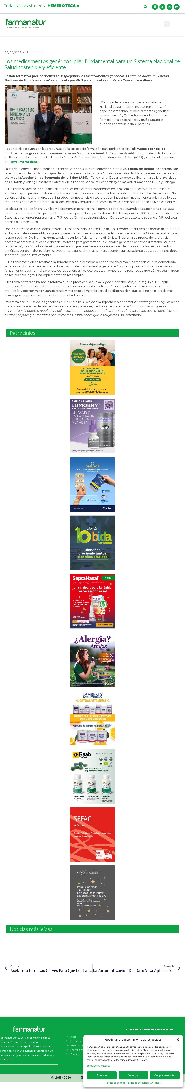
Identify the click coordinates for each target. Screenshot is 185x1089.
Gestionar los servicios (98, 1066)
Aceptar (102, 1075)
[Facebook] (155, 7)
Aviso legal (155, 1082)
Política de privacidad (138, 1082)
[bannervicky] (92, 892)
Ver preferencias (165, 1075)
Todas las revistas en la (41, 5)
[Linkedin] (177, 7)
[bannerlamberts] (92, 367)
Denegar (133, 1075)
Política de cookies (115, 1082)
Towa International (23, 162)
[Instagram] (169, 7)
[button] (178, 1039)
